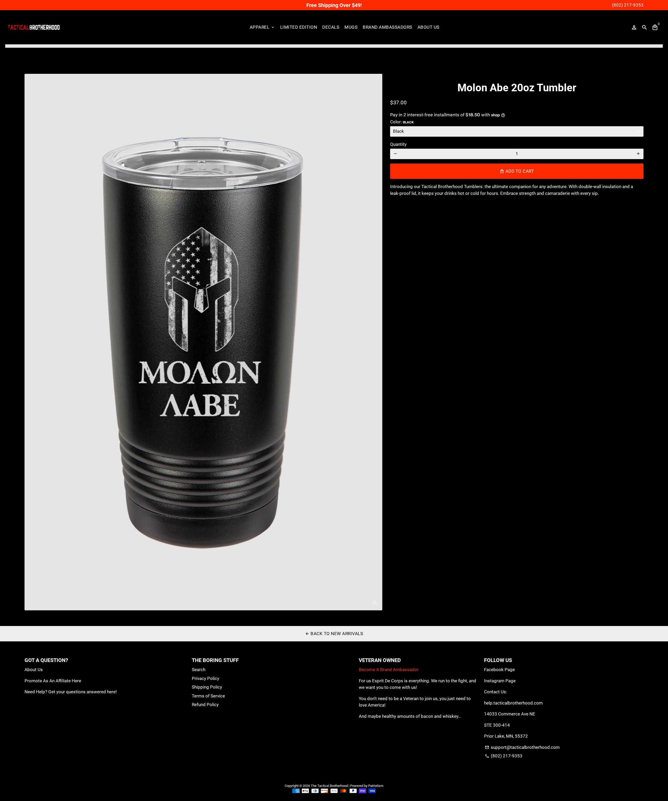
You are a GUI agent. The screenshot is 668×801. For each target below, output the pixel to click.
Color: (402, 121)
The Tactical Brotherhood (329, 786)
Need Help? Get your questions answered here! (71, 691)
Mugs (350, 27)
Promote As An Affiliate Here (53, 680)
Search (198, 669)
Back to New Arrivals (334, 633)
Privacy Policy (205, 678)
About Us (428, 27)
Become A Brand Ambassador (389, 669)
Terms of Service (208, 695)
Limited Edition (298, 27)
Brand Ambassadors (387, 27)
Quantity (398, 144)
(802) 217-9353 (503, 755)
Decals (330, 27)
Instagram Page (500, 680)
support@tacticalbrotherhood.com (522, 747)
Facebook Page (499, 669)
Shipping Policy (207, 687)
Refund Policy (205, 704)
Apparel (262, 27)
